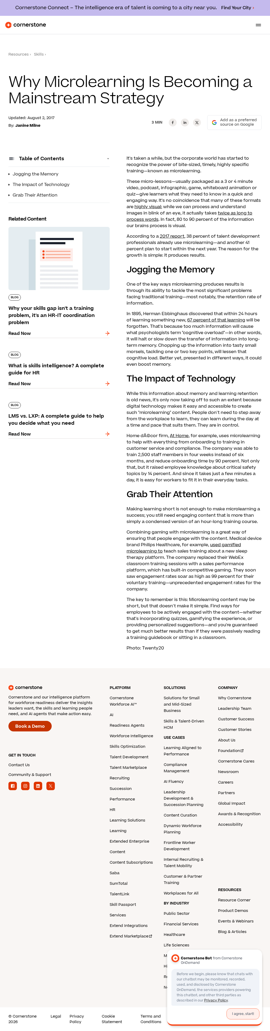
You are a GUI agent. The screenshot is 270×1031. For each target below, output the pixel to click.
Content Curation (180, 815)
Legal (56, 1016)
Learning (118, 831)
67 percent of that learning (216, 320)
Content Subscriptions (131, 862)
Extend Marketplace (129, 936)
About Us (226, 740)
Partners (226, 793)
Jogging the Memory (36, 174)
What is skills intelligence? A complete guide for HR (56, 354)
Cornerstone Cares (236, 761)
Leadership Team (234, 708)
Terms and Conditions (151, 1019)
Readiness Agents (127, 725)
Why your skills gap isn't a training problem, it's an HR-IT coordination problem (55, 229)
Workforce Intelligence (131, 736)
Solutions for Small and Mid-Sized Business (182, 704)
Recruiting (120, 778)
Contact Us (19, 765)
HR (112, 810)
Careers (225, 782)
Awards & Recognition (239, 814)
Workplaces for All (181, 893)
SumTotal (119, 883)
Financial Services (181, 924)
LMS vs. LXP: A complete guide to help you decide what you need (54, 404)
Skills (39, 54)
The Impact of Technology (41, 185)
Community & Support (29, 775)
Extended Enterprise (129, 841)
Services (118, 915)
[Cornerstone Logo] (25, 25)
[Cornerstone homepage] (59, 687)
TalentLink (119, 894)
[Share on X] (197, 122)
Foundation (229, 751)
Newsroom (228, 772)
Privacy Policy (77, 1019)
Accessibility (230, 824)
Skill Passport (123, 904)
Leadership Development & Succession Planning (184, 798)
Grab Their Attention (35, 195)
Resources (18, 54)
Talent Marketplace (128, 767)
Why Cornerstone (234, 698)
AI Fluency (174, 781)
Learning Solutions (127, 820)
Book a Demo (30, 726)
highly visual (147, 207)
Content (117, 852)
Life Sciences (176, 945)
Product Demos (233, 910)
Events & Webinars (236, 921)
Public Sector (177, 913)
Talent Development (129, 757)
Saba (114, 873)
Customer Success (236, 719)
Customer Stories (235, 729)
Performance (122, 799)
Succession (121, 788)
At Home (179, 436)
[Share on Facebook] (173, 122)
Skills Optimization (127, 746)
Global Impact (231, 803)
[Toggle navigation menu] (256, 25)
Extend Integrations (129, 926)
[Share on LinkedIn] (185, 122)
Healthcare (174, 934)
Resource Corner (234, 900)
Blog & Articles (232, 932)
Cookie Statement (112, 1019)
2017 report (172, 236)
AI (111, 715)
